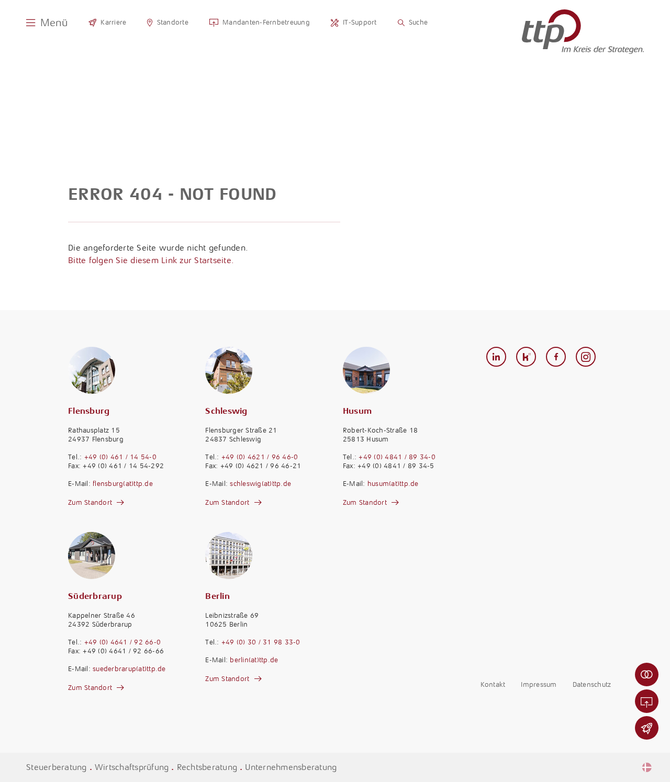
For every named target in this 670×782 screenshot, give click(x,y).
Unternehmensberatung (291, 767)
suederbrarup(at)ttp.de (129, 669)
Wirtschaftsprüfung (132, 767)
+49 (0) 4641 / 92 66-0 (122, 642)
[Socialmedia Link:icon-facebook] (556, 357)
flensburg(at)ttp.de (123, 484)
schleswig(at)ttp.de (260, 484)
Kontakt (493, 684)
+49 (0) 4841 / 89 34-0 (397, 457)
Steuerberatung (56, 767)
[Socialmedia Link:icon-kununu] (526, 357)
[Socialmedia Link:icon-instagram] (586, 357)
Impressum (538, 684)
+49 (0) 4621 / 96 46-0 (259, 457)
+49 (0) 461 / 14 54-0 (120, 457)
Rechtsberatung (207, 767)
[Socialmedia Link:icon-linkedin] (496, 357)
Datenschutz (592, 684)
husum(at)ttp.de (393, 484)
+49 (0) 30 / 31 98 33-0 (260, 642)
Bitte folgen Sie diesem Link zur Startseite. (151, 260)
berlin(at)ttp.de (254, 660)
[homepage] (583, 31)
